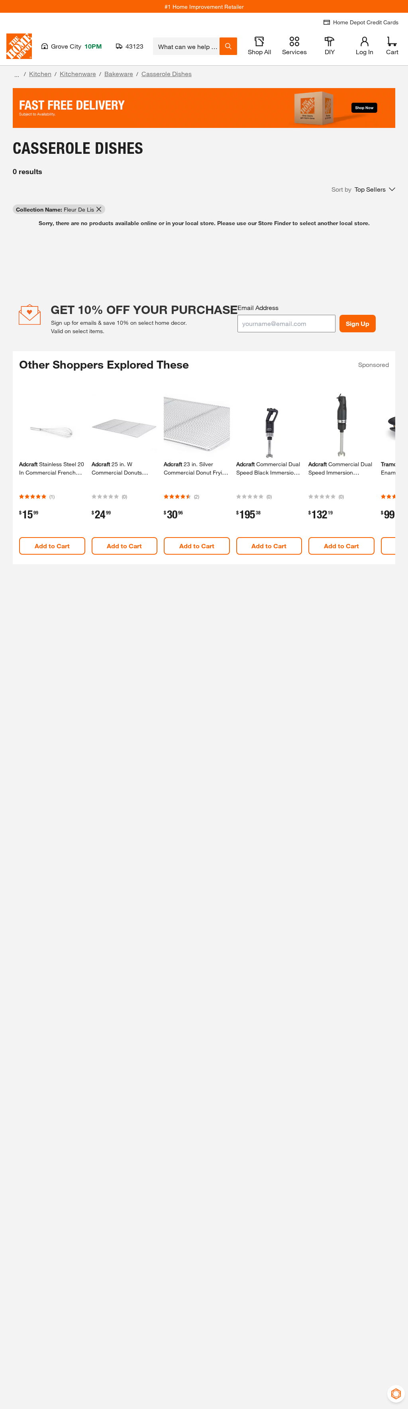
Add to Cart (52, 545)
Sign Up (357, 323)
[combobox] (186, 46)
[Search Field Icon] (228, 46)
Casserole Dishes (166, 73)
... (17, 74)
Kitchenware (78, 73)
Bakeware (118, 73)
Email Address (258, 307)
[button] (363, 189)
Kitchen (40, 73)
